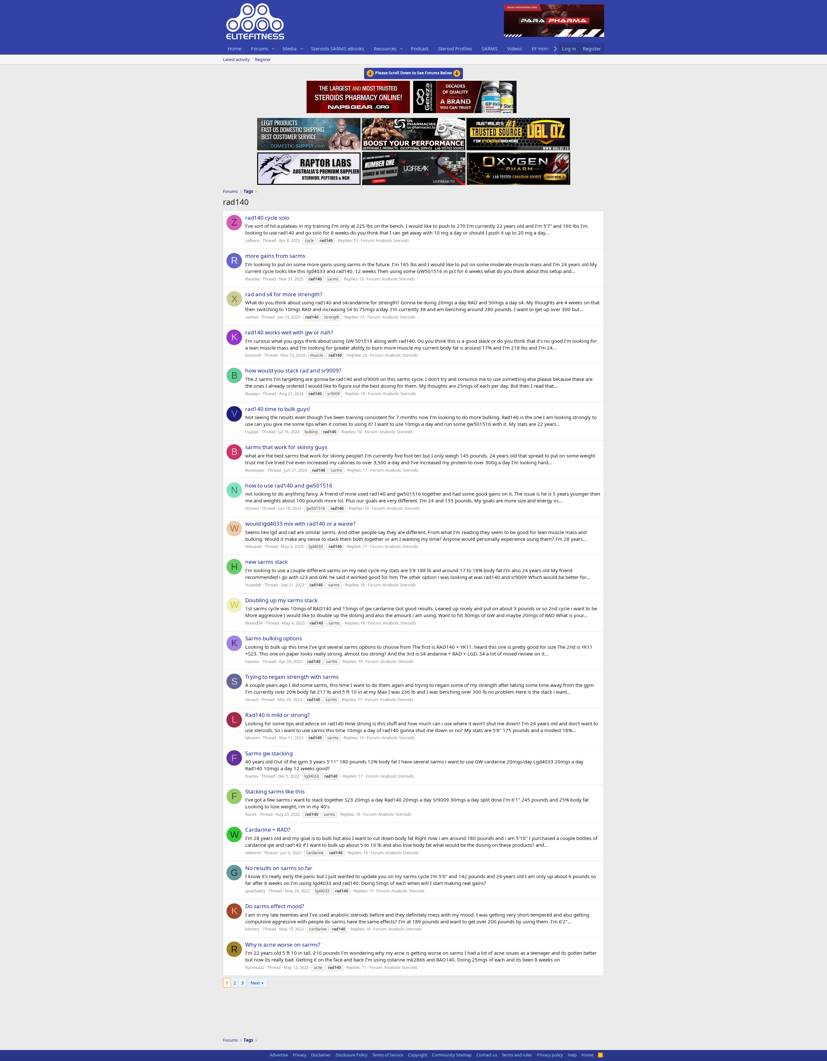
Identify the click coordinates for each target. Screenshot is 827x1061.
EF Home (542, 48)
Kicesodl (253, 355)
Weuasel (253, 546)
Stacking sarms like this (275, 791)
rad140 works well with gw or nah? (289, 332)
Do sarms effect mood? (274, 906)
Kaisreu (252, 661)
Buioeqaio (255, 470)
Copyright (417, 1055)
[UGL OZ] (518, 132)
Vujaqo (252, 432)
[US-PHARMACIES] (413, 132)
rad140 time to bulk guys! (277, 409)
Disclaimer (321, 1055)
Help (572, 1055)
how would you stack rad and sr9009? (293, 370)
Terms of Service (387, 1055)
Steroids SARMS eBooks (337, 48)
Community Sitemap (452, 1055)
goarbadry (255, 891)
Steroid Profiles (455, 48)
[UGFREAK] (414, 166)
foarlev (251, 776)
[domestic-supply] (309, 132)
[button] (273, 49)
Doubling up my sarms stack (281, 600)
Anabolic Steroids (392, 240)
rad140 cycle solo (267, 217)
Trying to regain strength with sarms (292, 676)
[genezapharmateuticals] (464, 96)
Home (234, 48)
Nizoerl (252, 508)
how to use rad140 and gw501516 (288, 485)
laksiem (252, 738)
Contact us (486, 1055)
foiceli (250, 814)
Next (255, 983)
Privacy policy (550, 1055)
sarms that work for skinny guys (286, 447)
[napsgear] (359, 96)
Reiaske (252, 279)
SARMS (489, 48)
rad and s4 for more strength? (283, 294)
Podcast (419, 48)
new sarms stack (266, 561)
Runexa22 (254, 967)
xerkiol (251, 317)
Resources (385, 48)
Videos (514, 48)
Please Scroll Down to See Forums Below (413, 73)
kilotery (252, 929)
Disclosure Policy (352, 1055)
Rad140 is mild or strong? (277, 715)
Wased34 (254, 623)
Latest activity (236, 59)
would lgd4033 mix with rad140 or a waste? (300, 523)
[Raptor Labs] (309, 166)
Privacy (300, 1055)
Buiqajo (252, 393)
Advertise (279, 1055)
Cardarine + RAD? (267, 829)
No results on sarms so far (278, 868)
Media (290, 48)
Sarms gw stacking (269, 753)
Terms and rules (517, 1055)
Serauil (251, 699)
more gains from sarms (275, 255)
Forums (259, 48)
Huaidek (253, 585)
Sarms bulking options (273, 638)
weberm (253, 853)
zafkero (252, 240)
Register (263, 59)
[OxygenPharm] (518, 166)
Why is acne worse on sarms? (282, 944)
